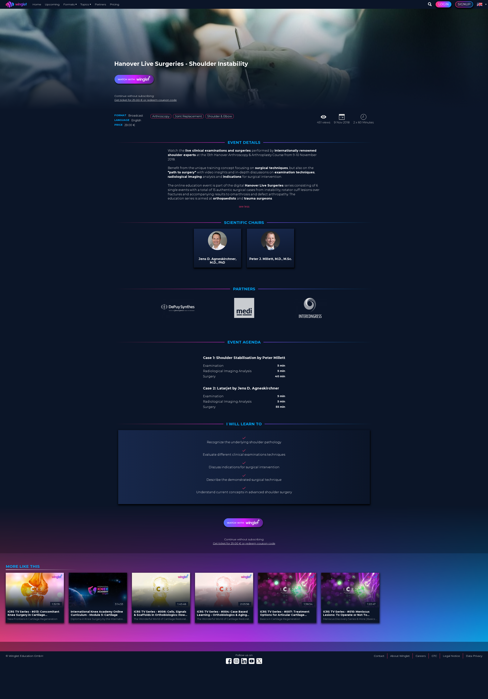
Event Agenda (244, 342)
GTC (434, 656)
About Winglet (400, 656)
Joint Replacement (188, 116)
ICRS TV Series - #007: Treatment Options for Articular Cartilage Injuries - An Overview (284, 613)
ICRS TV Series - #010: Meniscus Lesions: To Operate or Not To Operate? (346, 613)
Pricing (114, 4)
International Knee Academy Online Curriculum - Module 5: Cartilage (97, 613)
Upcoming (52, 4)
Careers (421, 656)
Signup (464, 4)
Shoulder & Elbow (219, 116)
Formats (69, 4)
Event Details (244, 142)
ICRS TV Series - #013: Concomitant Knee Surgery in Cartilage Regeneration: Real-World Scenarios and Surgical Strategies (34, 613)
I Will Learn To (244, 424)
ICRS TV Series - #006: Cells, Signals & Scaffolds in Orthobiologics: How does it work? (160, 613)
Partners (100, 4)
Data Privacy (474, 656)
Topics (84, 4)
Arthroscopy (160, 116)
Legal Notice (451, 656)
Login (443, 4)
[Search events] (430, 4)
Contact (379, 656)
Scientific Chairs (244, 222)
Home (36, 4)
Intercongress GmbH (151, 59)
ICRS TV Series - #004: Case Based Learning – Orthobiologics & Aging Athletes (222, 613)
